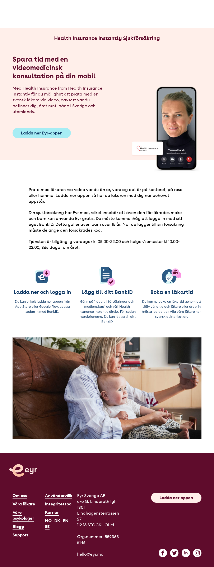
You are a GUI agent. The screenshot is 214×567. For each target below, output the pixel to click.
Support (20, 534)
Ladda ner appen (176, 497)
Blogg (18, 526)
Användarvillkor (60, 495)
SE (47, 526)
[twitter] (174, 553)
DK (57, 520)
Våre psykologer (23, 515)
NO (48, 520)
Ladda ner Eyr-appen (41, 133)
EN (66, 520)
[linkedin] (186, 553)
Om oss (20, 495)
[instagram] (197, 553)
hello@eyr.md (90, 554)
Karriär (52, 512)
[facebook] (163, 553)
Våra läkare (24, 503)
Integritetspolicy (61, 503)
